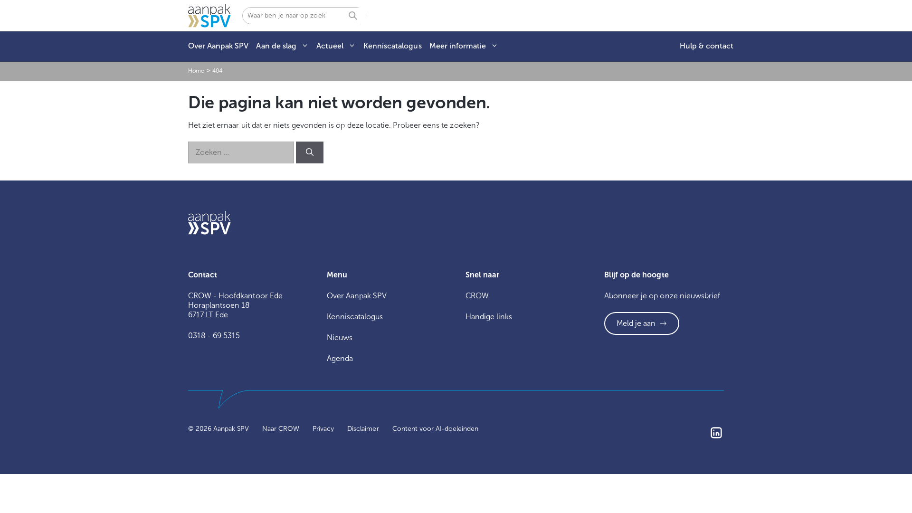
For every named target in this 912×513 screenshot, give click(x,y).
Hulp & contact (706, 45)
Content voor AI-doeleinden (435, 429)
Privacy (323, 429)
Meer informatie (457, 45)
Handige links (489, 316)
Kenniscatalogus (392, 45)
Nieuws (339, 337)
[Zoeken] (309, 152)
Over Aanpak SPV (218, 45)
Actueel (329, 45)
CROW (477, 295)
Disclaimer (363, 429)
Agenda (340, 358)
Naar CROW (280, 429)
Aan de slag (276, 45)
